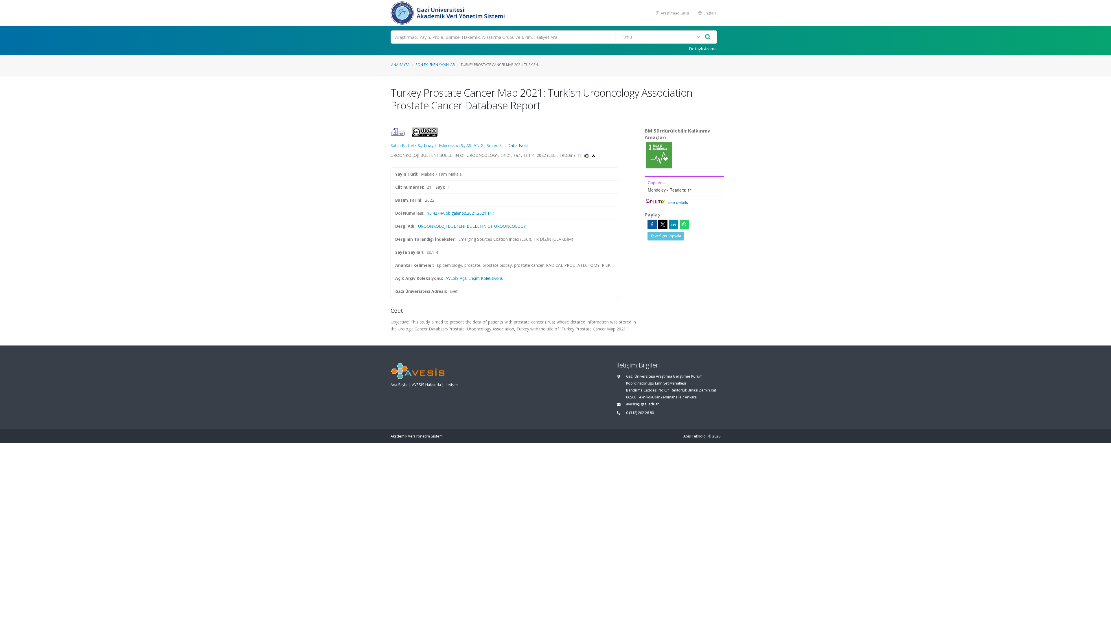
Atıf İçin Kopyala (667, 236)
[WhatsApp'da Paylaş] (684, 224)
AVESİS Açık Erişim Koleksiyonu (474, 278)
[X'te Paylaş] (662, 224)
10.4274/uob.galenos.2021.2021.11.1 (461, 213)
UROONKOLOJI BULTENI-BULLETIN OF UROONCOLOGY (472, 226)
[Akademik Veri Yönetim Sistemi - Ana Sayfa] (403, 13)
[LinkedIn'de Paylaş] (673, 224)
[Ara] (707, 37)
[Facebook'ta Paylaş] (652, 224)
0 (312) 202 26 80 (640, 412)
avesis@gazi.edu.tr (642, 404)
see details (678, 202)
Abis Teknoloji (695, 436)
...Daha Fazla (517, 145)
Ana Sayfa (400, 64)
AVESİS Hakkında (426, 384)
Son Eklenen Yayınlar (435, 64)
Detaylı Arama (703, 49)
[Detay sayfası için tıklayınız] (659, 155)
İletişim (452, 384)
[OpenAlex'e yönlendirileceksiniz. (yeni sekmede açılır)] (593, 155)
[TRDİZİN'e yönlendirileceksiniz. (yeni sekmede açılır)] (580, 155)
